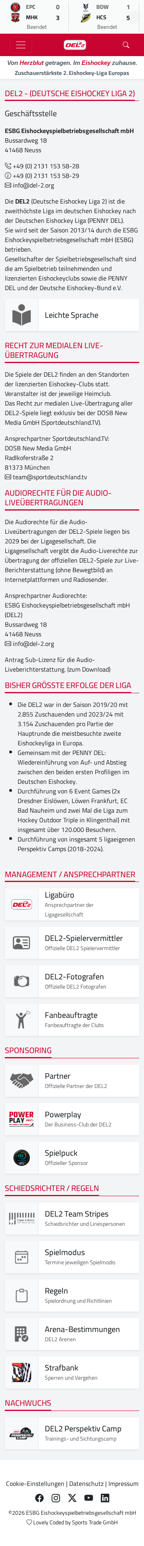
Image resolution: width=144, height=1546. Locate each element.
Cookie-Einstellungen (35, 1483)
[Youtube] (88, 1498)
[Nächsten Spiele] (134, 17)
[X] (72, 1498)
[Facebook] (39, 1498)
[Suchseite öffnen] (126, 44)
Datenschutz (86, 1483)
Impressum (123, 1483)
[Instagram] (55, 1498)
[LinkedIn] (105, 1498)
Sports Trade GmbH (95, 1522)
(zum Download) (88, 669)
